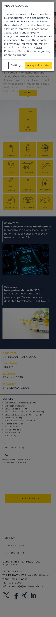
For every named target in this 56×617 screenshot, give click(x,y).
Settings (16, 65)
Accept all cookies (38, 65)
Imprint (21, 54)
